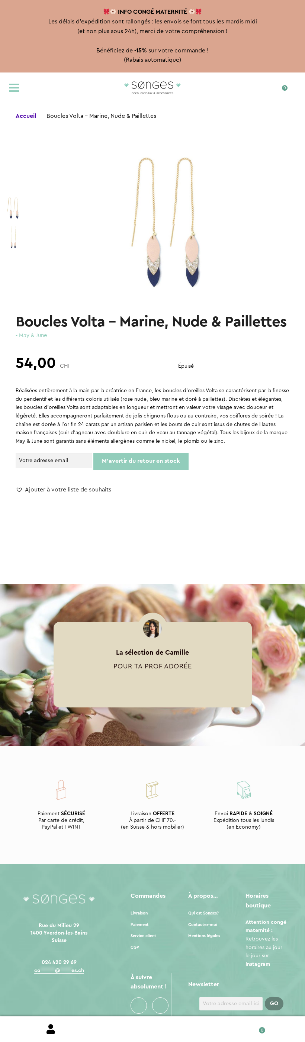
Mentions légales (204, 936)
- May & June (31, 335)
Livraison (139, 913)
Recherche (152, 1029)
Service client (143, 936)
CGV (135, 947)
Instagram (160, 1005)
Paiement (140, 925)
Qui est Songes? (203, 913)
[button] (63, 490)
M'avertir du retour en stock (141, 461)
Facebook (139, 1005)
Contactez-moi (202, 925)
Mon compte (51, 1029)
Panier (254, 1027)
